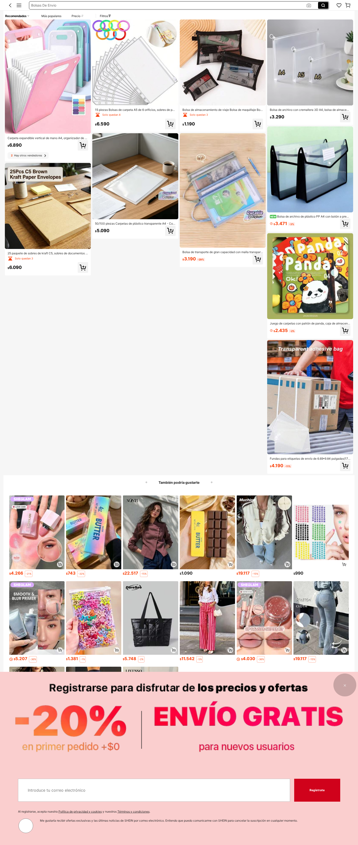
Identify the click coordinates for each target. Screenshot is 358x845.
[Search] (323, 5)
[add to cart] (60, 564)
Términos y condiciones (133, 811)
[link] (339, 5)
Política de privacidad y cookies (80, 811)
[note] (28, 574)
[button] (10, 5)
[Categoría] (19, 5)
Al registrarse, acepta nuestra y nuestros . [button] (84, 811)
